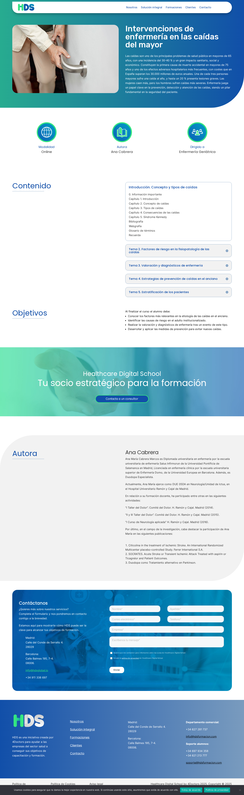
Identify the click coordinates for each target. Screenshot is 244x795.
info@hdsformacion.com (201, 736)
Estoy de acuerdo (191, 790)
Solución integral (151, 7)
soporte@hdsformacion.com (204, 762)
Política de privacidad (217, 790)
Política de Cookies (63, 784)
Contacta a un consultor (122, 399)
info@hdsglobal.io (37, 670)
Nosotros (131, 7)
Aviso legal (96, 784)
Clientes (190, 7)
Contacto (205, 7)
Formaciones (174, 7)
